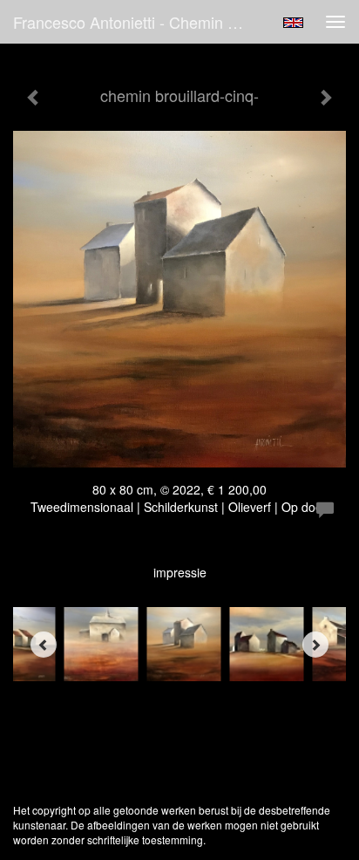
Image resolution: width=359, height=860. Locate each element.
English (293, 22)
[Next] (315, 644)
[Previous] (43, 644)
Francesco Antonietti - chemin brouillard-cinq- (137, 21)
